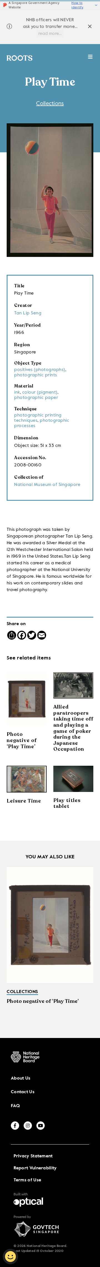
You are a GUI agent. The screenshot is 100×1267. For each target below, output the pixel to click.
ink (17, 392)
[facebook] (15, 1125)
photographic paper (36, 398)
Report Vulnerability (35, 1168)
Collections (50, 104)
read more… (50, 34)
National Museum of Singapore (47, 485)
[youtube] (40, 1125)
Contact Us (22, 1092)
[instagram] (28, 1125)
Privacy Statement (33, 1156)
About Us (20, 1078)
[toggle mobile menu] (90, 59)
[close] (89, 27)
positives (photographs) (39, 370)
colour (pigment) (40, 392)
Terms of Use (27, 1180)
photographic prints (35, 375)
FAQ (15, 1106)
